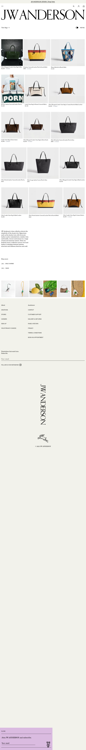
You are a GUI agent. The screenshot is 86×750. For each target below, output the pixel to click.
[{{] (2, 6)
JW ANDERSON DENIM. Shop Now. (43, 2)
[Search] (73, 6)
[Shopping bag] (83, 6)
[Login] (78, 6)
